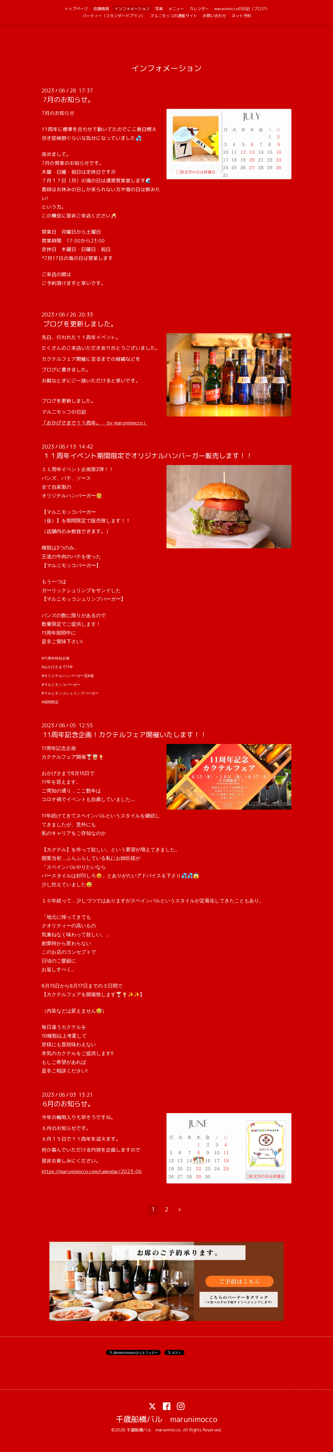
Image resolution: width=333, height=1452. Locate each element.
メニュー (176, 8)
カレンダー (199, 8)
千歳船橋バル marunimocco (166, 1419)
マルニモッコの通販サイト (173, 15)
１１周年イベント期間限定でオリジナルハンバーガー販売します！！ (148, 455)
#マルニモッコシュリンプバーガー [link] (70, 693)
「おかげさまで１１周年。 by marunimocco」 (95, 422)
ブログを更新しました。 (80, 323)
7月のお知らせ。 (68, 99)
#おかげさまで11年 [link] (57, 667)
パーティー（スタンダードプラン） (113, 15)
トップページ (76, 8)
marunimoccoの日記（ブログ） (241, 8)
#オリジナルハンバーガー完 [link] (65, 675)
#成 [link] (91, 675)
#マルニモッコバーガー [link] (61, 684)
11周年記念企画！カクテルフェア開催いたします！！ (125, 734)
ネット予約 (241, 15)
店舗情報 (101, 8)
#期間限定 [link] (50, 702)
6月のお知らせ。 (68, 1103)
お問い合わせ (214, 15)
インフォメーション (132, 8)
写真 (159, 8)
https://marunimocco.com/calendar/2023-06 (92, 1171)
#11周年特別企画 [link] (55, 658)
